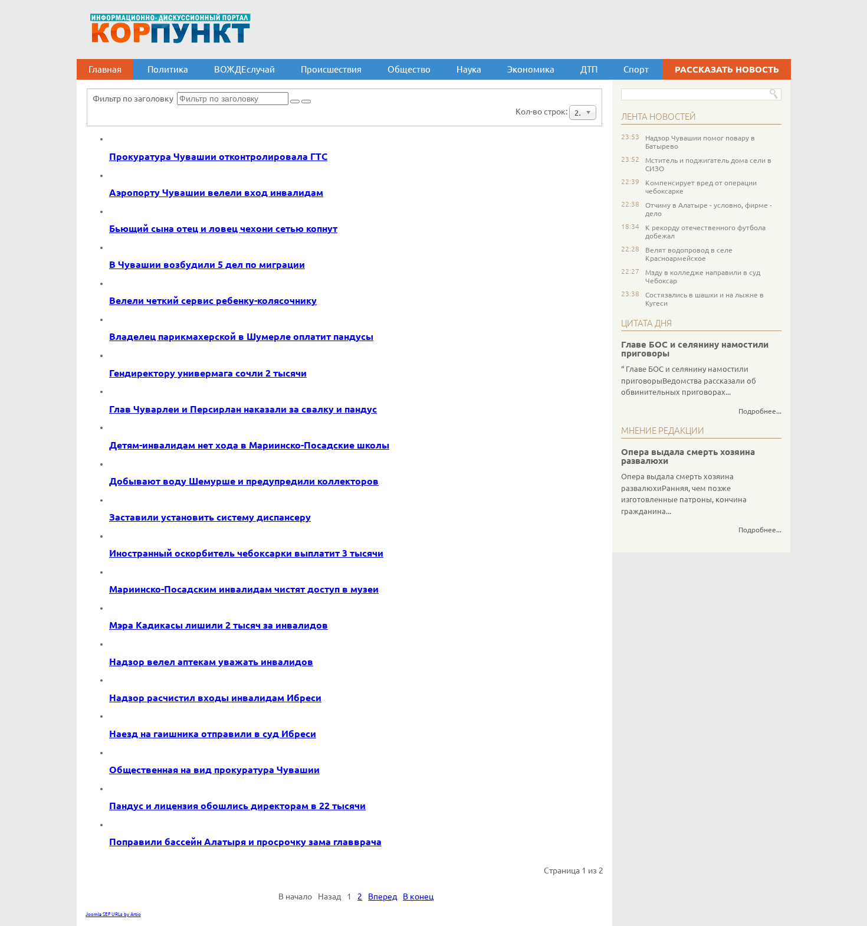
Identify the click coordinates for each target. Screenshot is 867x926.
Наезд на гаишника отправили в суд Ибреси (212, 733)
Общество (409, 69)
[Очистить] (306, 101)
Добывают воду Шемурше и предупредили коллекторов (244, 481)
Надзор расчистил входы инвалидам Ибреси (215, 697)
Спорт (636, 69)
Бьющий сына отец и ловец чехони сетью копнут (223, 228)
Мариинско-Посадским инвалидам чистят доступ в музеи (244, 589)
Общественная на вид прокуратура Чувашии (214, 769)
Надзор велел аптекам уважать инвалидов (211, 661)
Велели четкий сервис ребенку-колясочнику (213, 300)
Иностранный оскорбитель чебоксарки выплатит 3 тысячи (246, 553)
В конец (418, 896)
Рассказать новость (727, 69)
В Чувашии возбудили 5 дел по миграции (207, 264)
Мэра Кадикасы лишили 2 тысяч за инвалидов (218, 625)
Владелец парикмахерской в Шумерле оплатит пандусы (241, 336)
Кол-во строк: (542, 111)
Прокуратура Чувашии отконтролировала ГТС (218, 156)
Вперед (382, 896)
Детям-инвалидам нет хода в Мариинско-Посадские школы (249, 445)
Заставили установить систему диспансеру (210, 517)
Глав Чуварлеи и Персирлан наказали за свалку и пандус (243, 409)
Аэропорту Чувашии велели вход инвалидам (216, 192)
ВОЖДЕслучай (244, 69)
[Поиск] (295, 101)
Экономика (530, 69)
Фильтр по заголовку (135, 98)
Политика (167, 69)
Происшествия (331, 69)
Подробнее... (759, 411)
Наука (469, 69)
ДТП (588, 69)
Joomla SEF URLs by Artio (113, 914)
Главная (104, 69)
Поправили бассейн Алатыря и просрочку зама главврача (245, 841)
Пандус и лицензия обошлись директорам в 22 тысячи (237, 805)
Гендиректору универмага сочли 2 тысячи (208, 373)
